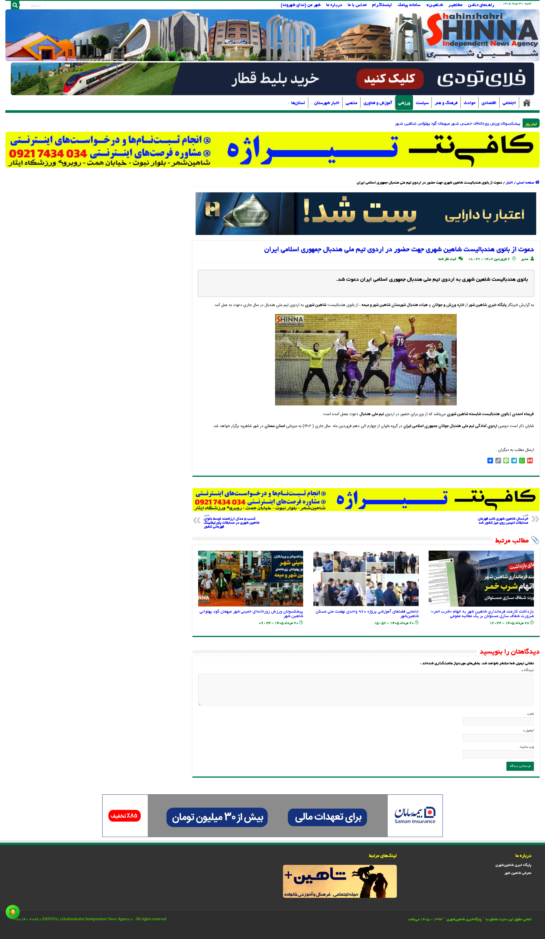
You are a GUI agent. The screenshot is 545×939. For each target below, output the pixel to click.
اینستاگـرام (382, 5)
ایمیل (528, 731)
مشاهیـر (455, 5)
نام (530, 714)
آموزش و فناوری (378, 103)
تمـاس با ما (357, 5)
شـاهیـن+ (434, 5)
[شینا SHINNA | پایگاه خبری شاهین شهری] (272, 35)
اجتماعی (509, 103)
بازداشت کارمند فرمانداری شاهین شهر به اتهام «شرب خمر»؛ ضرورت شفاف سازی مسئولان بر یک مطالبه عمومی (482, 614)
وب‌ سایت (527, 747)
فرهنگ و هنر (446, 103)
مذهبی (351, 103)
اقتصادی (489, 103)
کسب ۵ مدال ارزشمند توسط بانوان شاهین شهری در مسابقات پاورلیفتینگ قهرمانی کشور (231, 521)
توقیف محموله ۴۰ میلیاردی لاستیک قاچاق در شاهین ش (473, 123)
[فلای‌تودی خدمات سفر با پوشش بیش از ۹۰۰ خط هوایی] (272, 80)
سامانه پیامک (409, 5)
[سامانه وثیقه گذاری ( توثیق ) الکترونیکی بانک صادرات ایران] (366, 214)
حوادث (469, 103)
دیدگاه (528, 671)
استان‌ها (298, 103)
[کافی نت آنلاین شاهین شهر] (366, 500)
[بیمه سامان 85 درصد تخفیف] (272, 817)
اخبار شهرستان (326, 103)
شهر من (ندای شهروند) (300, 5)
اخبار (509, 183)
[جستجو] (15, 5)
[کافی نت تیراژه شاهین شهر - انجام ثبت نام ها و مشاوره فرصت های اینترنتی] (272, 149)
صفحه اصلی (526, 103)
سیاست (422, 103)
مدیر (524, 259)
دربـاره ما (334, 5)
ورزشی (404, 103)
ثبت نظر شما (447, 259)
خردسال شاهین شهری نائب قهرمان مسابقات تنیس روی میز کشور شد (503, 519)
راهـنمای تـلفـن (481, 5)
